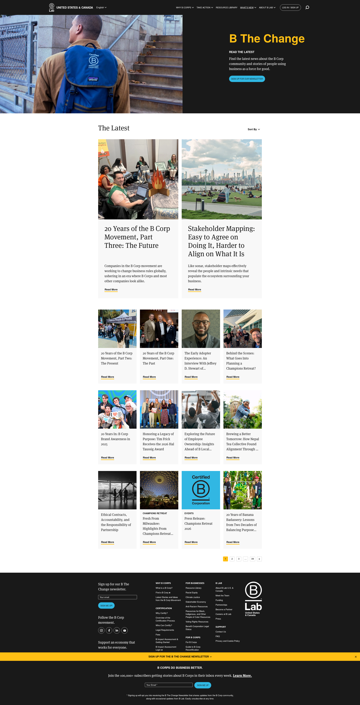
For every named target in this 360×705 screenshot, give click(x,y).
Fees (158, 634)
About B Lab (266, 7)
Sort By (252, 129)
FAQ (218, 636)
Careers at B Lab (223, 613)
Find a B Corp (162, 592)
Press (218, 618)
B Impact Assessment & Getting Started (167, 641)
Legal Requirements (165, 629)
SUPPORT (221, 626)
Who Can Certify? (164, 625)
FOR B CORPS (193, 637)
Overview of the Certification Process (165, 619)
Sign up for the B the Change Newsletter (178, 656)
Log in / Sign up (290, 7)
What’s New (247, 7)
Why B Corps (183, 7)
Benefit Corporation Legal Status (197, 628)
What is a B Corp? (164, 587)
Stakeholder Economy (196, 601)
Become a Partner (224, 609)
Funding (219, 600)
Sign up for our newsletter (247, 78)
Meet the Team (222, 595)
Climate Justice (193, 597)
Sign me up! (106, 605)
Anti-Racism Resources (197, 606)
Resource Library (226, 7)
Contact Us (221, 631)
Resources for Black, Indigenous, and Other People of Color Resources (198, 614)
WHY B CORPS (163, 583)
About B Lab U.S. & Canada (224, 589)
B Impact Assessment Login (166, 648)
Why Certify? (162, 612)
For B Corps (191, 642)
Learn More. (242, 675)
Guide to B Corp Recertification (193, 648)
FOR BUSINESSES (195, 583)
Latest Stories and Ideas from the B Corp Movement (168, 598)
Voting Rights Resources (197, 621)
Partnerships (221, 604)
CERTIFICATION (164, 608)
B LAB (219, 583)
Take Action (203, 7)
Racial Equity (192, 592)
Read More (111, 289)
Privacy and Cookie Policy (228, 640)
